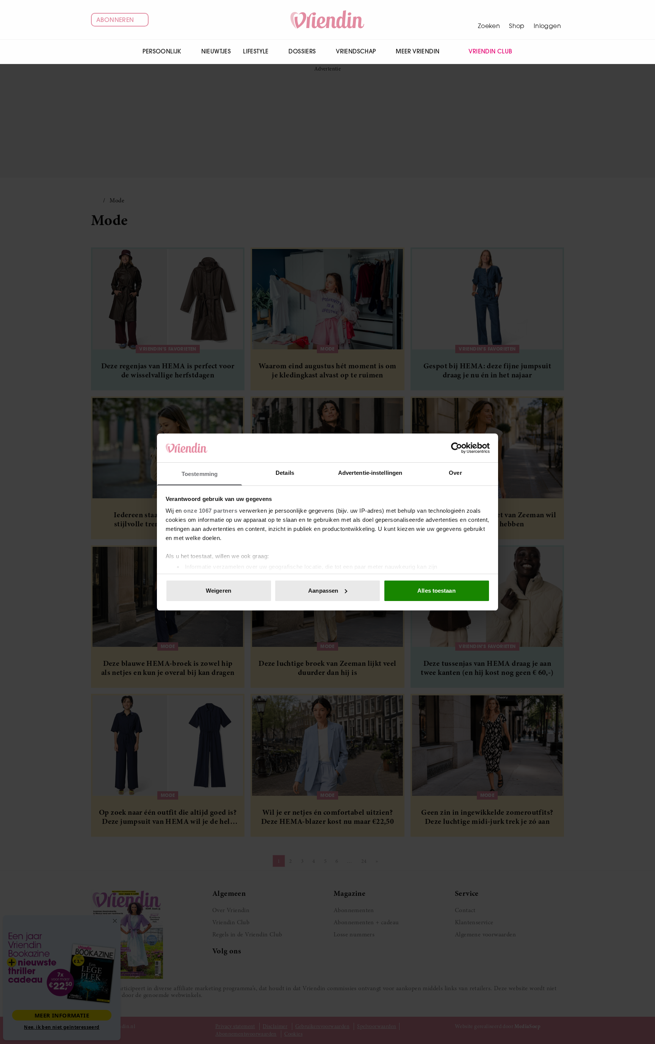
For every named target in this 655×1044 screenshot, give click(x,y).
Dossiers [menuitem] (302, 51)
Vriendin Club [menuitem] (490, 51)
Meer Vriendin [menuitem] (417, 51)
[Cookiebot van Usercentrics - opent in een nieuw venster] (456, 448)
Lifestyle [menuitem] (256, 51)
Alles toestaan (436, 590)
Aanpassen (323, 590)
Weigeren (218, 590)
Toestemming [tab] (200, 474)
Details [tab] (285, 473)
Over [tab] (455, 473)
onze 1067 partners (210, 510)
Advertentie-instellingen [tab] (370, 473)
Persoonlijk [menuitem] (162, 51)
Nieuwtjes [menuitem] (216, 51)
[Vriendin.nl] (327, 19)
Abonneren (115, 19)
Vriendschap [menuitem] (356, 51)
